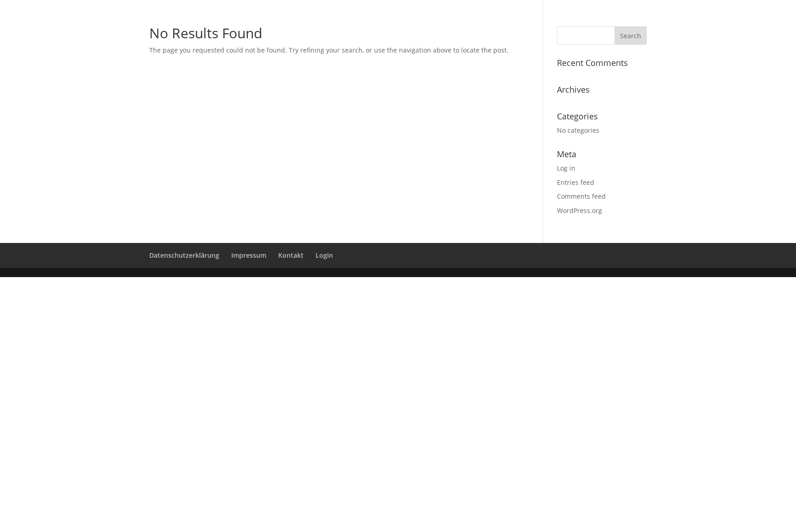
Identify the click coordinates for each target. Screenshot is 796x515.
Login (324, 255)
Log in (566, 168)
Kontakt (291, 255)
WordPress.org (579, 210)
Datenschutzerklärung (184, 255)
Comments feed (581, 196)
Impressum (248, 255)
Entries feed (575, 182)
